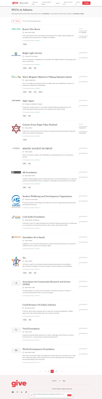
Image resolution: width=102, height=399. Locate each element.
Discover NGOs (35, 3)
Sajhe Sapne (28, 101)
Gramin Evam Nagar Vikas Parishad (39, 125)
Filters (17, 21)
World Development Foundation (38, 349)
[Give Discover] (19, 3)
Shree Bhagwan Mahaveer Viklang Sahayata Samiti (47, 77)
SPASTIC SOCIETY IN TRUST (37, 148)
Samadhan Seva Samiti (33, 237)
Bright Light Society (32, 53)
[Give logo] (30, 383)
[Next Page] (61, 371)
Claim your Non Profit (67, 3)
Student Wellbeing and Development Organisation (47, 196)
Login (86, 3)
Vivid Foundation (31, 329)
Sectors (58, 3)
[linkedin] (21, 392)
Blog (64, 381)
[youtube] (12, 392)
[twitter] (26, 392)
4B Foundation (29, 172)
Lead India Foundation (33, 217)
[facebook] (17, 392)
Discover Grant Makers (46, 3)
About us (77, 3)
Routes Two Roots (31, 29)
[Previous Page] (41, 371)
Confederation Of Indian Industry (39, 305)
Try (24, 258)
